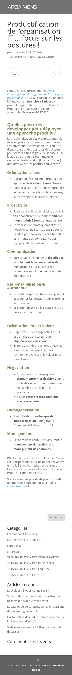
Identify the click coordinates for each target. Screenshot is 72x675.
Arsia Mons (18, 52)
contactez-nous (17, 486)
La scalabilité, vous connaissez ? (28, 591)
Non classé (14, 546)
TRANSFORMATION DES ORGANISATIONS (31, 56)
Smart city (13, 552)
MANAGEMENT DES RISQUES (26, 540)
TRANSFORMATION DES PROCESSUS (30, 563)
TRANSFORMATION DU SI (23, 575)
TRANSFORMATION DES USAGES (28, 569)
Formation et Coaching (22, 534)
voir (35, 94)
